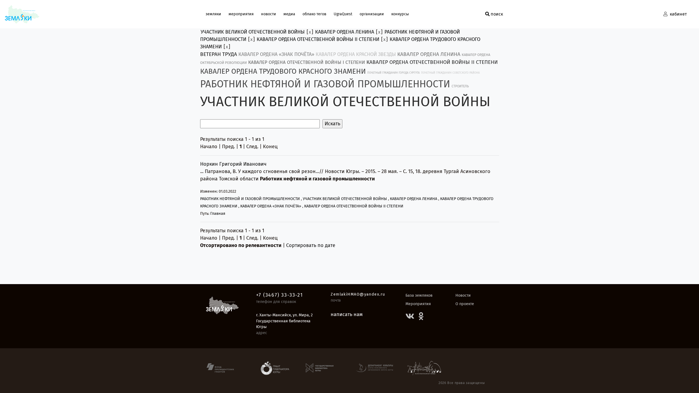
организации (372, 14)
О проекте (464, 304)
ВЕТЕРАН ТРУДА (218, 54)
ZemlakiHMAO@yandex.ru (358, 294)
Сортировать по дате (310, 245)
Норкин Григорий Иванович (233, 164)
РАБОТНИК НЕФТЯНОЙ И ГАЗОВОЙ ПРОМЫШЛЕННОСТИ (325, 84)
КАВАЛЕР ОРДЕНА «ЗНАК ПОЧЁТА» (276, 54)
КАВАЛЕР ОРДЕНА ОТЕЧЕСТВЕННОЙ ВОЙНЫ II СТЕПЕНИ (318, 39)
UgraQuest (343, 14)
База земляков (419, 295)
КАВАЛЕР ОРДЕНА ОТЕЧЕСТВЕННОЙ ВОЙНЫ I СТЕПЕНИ (306, 62)
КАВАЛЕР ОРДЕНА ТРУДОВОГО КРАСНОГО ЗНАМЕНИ (283, 71)
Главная (217, 213)
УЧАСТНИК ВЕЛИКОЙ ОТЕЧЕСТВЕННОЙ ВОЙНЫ (253, 32)
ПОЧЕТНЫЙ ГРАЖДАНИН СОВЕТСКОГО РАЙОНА (450, 73)
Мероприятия (418, 304)
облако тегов (314, 14)
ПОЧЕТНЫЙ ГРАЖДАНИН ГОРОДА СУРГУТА (393, 73)
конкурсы (400, 14)
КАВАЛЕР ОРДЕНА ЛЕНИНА (344, 32)
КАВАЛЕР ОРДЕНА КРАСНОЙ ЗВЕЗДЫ (356, 54)
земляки (213, 14)
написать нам (347, 314)
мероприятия (241, 14)
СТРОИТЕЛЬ (460, 86)
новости (268, 14)
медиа (289, 14)
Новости (463, 295)
